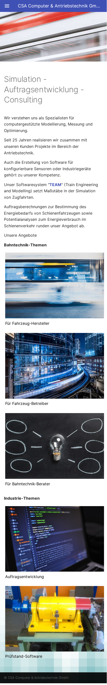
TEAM (55, 184)
